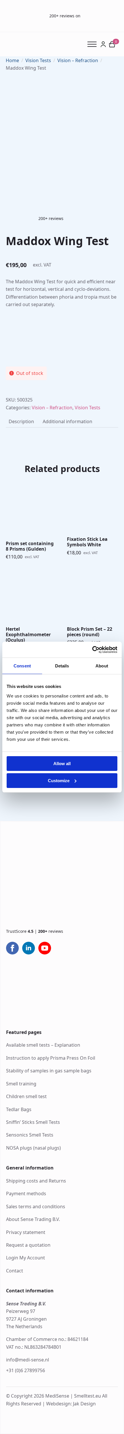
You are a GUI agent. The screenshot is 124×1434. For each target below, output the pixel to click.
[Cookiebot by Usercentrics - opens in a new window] (92, 649)
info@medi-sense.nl (27, 1360)
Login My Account (25, 1257)
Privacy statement (25, 1232)
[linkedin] (28, 948)
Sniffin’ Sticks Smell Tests (33, 1122)
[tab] (21, 421)
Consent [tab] (22, 665)
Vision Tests (38, 60)
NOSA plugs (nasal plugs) (33, 1148)
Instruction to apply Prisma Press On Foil (50, 1058)
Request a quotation (28, 1245)
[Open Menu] (93, 44)
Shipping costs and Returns (36, 1181)
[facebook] (12, 948)
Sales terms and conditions (35, 1206)
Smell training (21, 1083)
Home (12, 60)
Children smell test (26, 1096)
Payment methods (26, 1193)
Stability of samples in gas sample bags (48, 1070)
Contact (14, 1271)
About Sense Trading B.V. (33, 1219)
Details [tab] (62, 665)
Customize (58, 780)
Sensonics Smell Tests (29, 1135)
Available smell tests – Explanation (43, 1045)
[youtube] (44, 948)
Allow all (62, 763)
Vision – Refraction (77, 60)
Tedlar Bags (18, 1109)
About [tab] (101, 665)
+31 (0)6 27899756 (25, 1370)
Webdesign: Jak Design (71, 1403)
